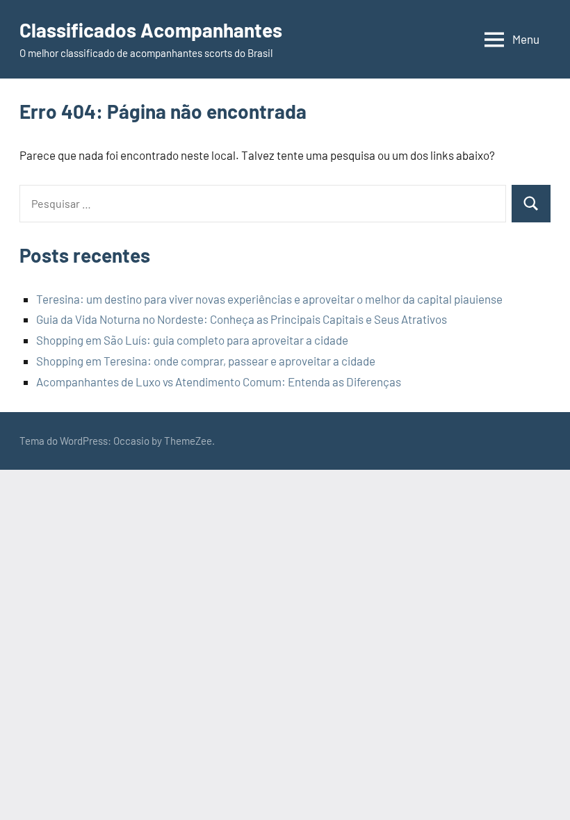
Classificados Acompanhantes (150, 30)
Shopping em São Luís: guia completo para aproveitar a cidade (192, 340)
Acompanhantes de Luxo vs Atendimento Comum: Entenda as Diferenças (218, 381)
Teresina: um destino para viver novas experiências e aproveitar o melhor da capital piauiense (269, 299)
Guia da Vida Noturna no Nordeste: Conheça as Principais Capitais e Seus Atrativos (241, 319)
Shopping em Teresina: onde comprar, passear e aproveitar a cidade (205, 361)
